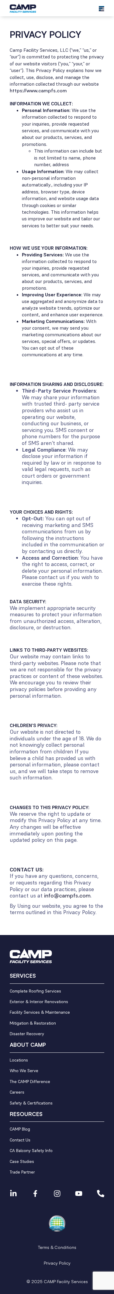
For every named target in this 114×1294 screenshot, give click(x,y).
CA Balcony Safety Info (31, 1150)
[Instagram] (57, 1193)
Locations (19, 1060)
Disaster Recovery (27, 1033)
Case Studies (22, 1161)
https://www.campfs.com (38, 90)
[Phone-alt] (100, 1193)
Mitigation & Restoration (33, 1023)
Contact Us (20, 1140)
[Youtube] (78, 1193)
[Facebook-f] (35, 1193)
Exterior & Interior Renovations (39, 1001)
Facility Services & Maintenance (40, 1012)
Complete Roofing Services (35, 991)
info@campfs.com (67, 895)
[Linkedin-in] (13, 1193)
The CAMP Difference (30, 1081)
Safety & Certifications (31, 1103)
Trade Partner (22, 1172)
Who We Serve (24, 1070)
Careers (17, 1092)
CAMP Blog (20, 1129)
